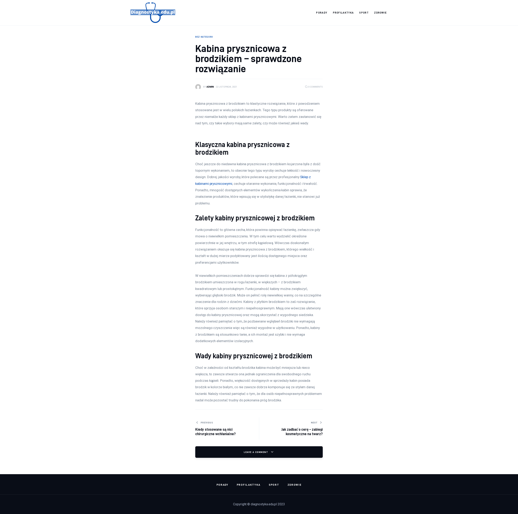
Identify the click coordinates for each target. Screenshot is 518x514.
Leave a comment (256, 452)
